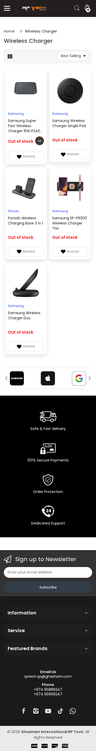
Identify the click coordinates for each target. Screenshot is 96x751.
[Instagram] (36, 712)
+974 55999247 (48, 694)
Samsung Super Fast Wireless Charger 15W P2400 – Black (25, 126)
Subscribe (48, 587)
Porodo (13, 211)
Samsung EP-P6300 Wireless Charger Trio (69, 223)
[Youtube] (48, 712)
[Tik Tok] (60, 712)
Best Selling (71, 55)
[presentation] (6, 378)
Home (9, 31)
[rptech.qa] (33, 8)
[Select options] (39, 140)
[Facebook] (23, 712)
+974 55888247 (48, 689)
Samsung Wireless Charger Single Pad (69, 123)
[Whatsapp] (73, 712)
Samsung (16, 113)
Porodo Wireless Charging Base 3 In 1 (25, 220)
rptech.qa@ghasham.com (48, 676)
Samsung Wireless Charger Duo (24, 315)
